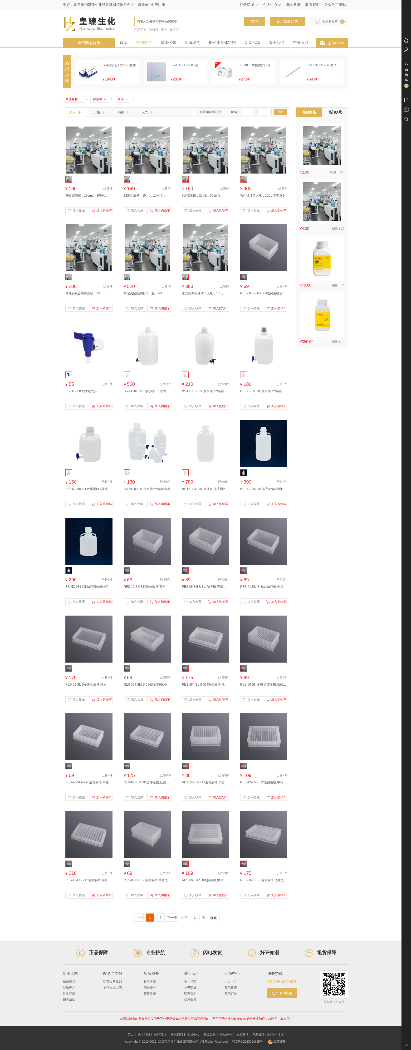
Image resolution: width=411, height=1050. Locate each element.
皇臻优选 (168, 43)
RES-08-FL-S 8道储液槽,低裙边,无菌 (263, 880)
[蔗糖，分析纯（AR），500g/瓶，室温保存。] (322, 258)
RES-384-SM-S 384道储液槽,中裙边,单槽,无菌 (147, 684)
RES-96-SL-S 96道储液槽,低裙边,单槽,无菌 (147, 782)
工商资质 (280, 1041)
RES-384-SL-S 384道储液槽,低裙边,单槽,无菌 (205, 684)
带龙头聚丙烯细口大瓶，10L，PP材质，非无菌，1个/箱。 (205, 293)
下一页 (172, 917)
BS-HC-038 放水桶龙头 (81, 391)
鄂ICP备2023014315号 (247, 1041)
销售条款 (69, 999)
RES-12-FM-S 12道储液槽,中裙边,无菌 (263, 782)
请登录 (143, 5)
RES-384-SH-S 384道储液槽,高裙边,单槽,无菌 (263, 293)
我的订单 (231, 993)
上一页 (138, 917)
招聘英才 (160, 1034)
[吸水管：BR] (322, 145)
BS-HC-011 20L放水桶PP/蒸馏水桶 (263, 391)
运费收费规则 (112, 982)
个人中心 (231, 982)
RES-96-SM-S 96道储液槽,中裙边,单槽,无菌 (89, 782)
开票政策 (150, 993)
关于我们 (276, 43)
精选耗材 (73, 99)
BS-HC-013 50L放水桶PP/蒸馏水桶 (147, 391)
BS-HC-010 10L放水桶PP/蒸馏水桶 (89, 489)
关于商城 (190, 987)
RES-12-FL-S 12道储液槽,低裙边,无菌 (89, 880)
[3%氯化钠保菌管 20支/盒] (322, 201)
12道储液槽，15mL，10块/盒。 (145, 195)
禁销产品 (69, 987)
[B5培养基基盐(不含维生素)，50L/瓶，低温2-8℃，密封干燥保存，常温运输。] (322, 314)
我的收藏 (231, 987)
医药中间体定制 (222, 43)
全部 (122, 99)
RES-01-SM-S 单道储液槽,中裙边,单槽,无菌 (263, 587)
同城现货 (192, 43)
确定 (281, 111)
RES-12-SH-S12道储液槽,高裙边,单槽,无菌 (147, 587)
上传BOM (336, 43)
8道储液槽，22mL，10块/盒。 (202, 195)
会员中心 (193, 1034)
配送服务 (150, 987)
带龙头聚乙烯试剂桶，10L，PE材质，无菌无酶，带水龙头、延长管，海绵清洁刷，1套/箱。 (89, 293)
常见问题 (69, 993)
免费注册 (158, 5)
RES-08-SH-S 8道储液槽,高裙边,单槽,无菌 (205, 587)
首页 (123, 43)
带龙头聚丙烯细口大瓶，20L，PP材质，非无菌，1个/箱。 (147, 293)
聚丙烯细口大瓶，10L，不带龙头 (262, 195)
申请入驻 (300, 43)
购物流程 (69, 982)
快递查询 (242, 1034)
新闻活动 (252, 43)
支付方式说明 (112, 987)
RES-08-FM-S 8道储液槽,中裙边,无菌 (205, 880)
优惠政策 (190, 999)
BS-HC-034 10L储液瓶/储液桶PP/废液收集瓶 (89, 587)
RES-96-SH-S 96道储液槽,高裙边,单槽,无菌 (263, 684)
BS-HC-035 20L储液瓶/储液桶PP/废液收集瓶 (263, 489)
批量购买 (290, 21)
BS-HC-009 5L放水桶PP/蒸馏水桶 (147, 489)
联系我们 (190, 993)
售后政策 (150, 982)
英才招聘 (190, 982)
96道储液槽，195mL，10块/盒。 (87, 195)
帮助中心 (226, 1034)
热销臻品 (144, 43)
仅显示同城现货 (210, 112)
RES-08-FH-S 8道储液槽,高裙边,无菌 (147, 880)
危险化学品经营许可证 (268, 1034)
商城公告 (209, 1034)
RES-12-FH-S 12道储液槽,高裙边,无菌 (205, 782)
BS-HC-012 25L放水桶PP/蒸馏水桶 (205, 391)
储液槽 (99, 99)
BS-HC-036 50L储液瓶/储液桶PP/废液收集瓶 (205, 489)
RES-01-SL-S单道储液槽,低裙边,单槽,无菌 (89, 684)
